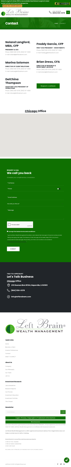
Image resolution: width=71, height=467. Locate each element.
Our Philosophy (9, 369)
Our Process (9, 392)
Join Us (7, 376)
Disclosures (35, 422)
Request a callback (48, 86)
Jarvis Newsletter (10, 385)
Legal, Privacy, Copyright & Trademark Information (35, 418)
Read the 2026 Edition (12, 6)
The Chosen (9, 401)
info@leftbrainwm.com (21, 297)
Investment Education (12, 395)
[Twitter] (60, 464)
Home (56, 23)
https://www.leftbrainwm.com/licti (16, 242)
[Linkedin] (64, 464)
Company (8, 366)
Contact (7, 353)
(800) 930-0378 (59, 13)
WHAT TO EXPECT (10, 357)
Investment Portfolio (11, 398)
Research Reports (10, 389)
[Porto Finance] (35, 326)
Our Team (8, 373)
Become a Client (10, 347)
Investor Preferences (11, 350)
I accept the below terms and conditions (21, 231)
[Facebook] (57, 464)
